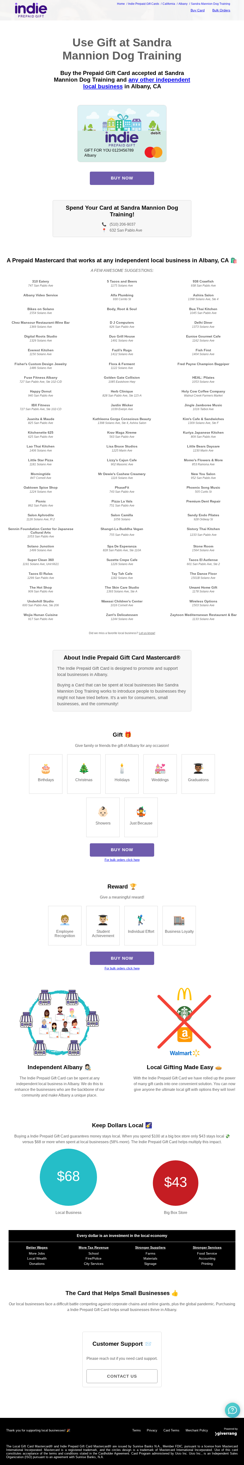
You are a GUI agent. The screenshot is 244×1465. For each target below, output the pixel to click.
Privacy (152, 1430)
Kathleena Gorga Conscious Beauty (122, 419)
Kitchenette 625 (40, 432)
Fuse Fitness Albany (40, 377)
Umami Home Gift (203, 587)
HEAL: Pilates (203, 377)
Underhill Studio (40, 601)
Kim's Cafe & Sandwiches (203, 419)
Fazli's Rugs (122, 350)
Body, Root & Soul (122, 309)
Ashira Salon (203, 295)
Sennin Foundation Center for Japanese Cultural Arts (40, 530)
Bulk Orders (221, 10)
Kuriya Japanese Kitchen (203, 432)
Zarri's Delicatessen (122, 615)
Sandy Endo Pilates (203, 515)
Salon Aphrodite (41, 515)
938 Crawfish (203, 281)
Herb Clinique (122, 391)
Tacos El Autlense (203, 560)
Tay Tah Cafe (122, 574)
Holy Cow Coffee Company (203, 391)
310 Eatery (40, 281)
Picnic (41, 501)
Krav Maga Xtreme (122, 432)
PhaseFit (122, 487)
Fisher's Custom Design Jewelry (41, 364)
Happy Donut (40, 391)
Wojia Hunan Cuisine (41, 615)
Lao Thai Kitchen (41, 446)
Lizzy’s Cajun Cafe (122, 460)
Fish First (203, 350)
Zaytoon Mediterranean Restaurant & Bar (203, 615)
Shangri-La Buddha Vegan (122, 529)
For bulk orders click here (122, 860)
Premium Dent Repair (203, 501)
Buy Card (198, 10)
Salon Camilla (122, 515)
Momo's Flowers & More (203, 460)
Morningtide (41, 474)
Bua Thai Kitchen (203, 309)
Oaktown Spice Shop (41, 487)
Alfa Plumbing (122, 295)
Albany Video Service (40, 295)
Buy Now (122, 178)
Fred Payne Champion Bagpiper (203, 364)
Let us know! (147, 633)
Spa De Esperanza (122, 546)
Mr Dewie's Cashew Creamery (122, 474)
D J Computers (122, 322)
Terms (136, 1430)
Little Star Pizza (40, 460)
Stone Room (203, 546)
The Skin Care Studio (122, 587)
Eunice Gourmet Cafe (203, 336)
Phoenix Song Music (203, 487)
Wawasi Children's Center (121, 601)
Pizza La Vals (122, 501)
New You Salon (203, 474)
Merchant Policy (197, 1430)
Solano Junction (40, 546)
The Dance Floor (203, 574)
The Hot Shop (41, 587)
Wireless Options (203, 601)
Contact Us (122, 1376)
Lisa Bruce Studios (122, 446)
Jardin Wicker (122, 405)
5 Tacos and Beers (122, 281)
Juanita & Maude (40, 419)
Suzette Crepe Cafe (122, 560)
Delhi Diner (203, 322)
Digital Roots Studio (40, 336)
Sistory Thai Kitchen (203, 529)
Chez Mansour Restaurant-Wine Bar (41, 322)
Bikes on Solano (40, 309)
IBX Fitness (40, 405)
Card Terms (171, 1430)
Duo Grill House (122, 336)
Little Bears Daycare (203, 446)
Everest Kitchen (41, 350)
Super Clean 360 (40, 560)
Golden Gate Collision (122, 377)
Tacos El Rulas (41, 574)
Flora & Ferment (122, 364)
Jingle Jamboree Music (203, 405)
